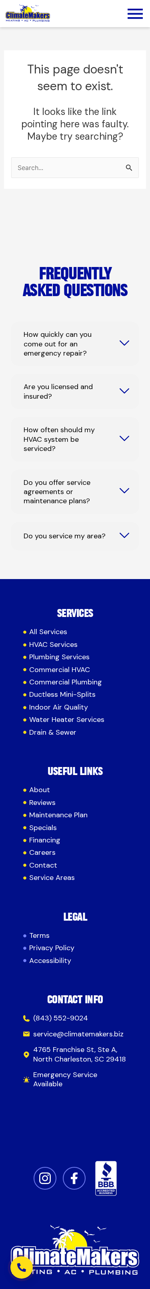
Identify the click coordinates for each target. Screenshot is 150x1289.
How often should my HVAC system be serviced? (59, 439)
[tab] (75, 344)
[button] (135, 15)
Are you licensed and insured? (58, 391)
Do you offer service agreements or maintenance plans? (57, 492)
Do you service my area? (65, 536)
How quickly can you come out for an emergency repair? (58, 344)
